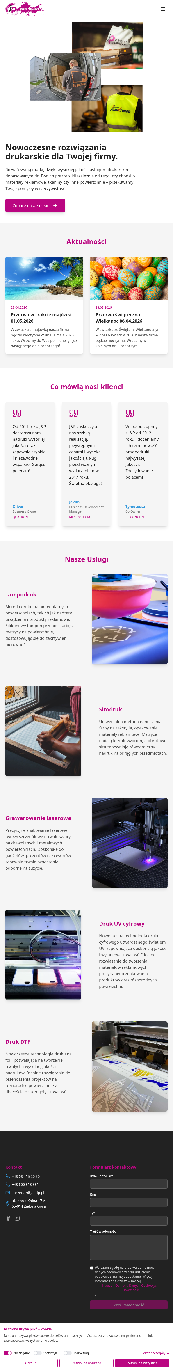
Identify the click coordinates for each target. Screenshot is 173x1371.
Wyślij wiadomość (129, 1304)
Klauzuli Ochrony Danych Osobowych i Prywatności (131, 1287)
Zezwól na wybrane (86, 1363)
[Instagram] (17, 1218)
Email (94, 1194)
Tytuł (94, 1213)
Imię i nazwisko (101, 1176)
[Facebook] (8, 1218)
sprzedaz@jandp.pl (28, 1192)
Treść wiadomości (103, 1231)
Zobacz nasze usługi (32, 205)
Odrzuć (30, 1363)
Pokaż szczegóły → (155, 1353)
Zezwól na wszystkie (142, 1363)
